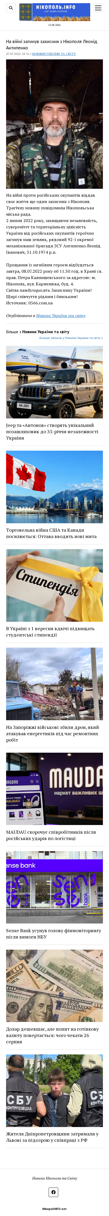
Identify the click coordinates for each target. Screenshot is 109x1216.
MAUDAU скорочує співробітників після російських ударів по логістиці (51, 835)
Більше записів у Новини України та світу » (71, 338)
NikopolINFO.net (54, 1209)
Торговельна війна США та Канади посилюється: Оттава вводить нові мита (51, 533)
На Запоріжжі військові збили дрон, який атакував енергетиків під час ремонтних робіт (52, 733)
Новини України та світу (54, 54)
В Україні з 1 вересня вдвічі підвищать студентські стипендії (50, 631)
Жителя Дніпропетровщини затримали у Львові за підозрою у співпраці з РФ (52, 1136)
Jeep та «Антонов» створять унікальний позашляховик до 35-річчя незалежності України (52, 431)
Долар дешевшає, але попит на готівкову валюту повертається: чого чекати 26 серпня (52, 1035)
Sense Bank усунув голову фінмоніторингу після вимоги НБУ (53, 933)
